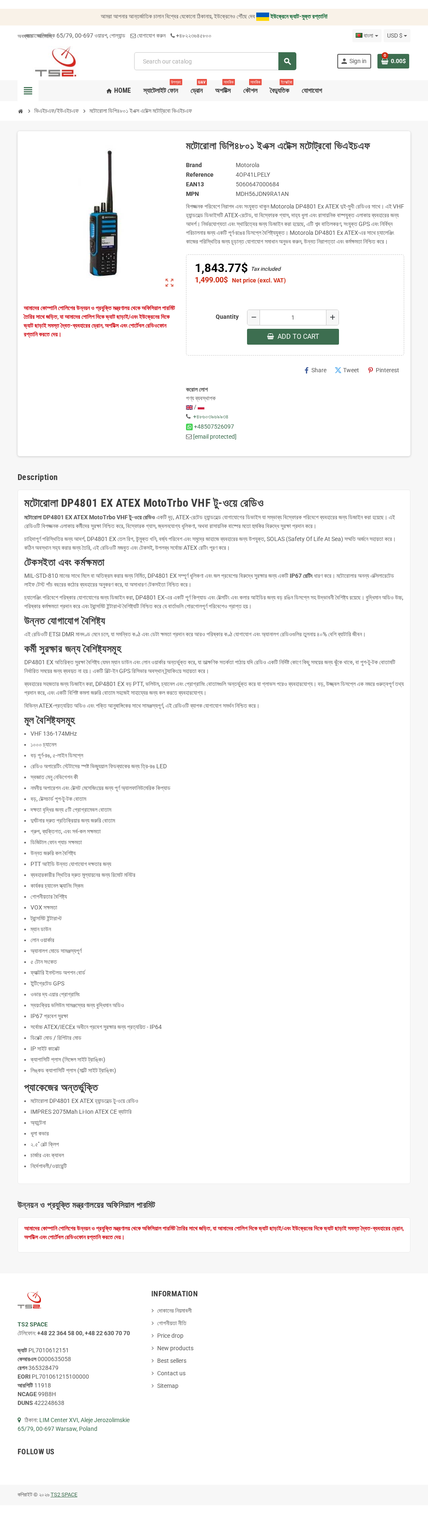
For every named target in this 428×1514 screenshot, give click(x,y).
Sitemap (167, 1385)
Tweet (347, 370)
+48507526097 (214, 426)
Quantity (227, 316)
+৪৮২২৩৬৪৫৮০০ (193, 35)
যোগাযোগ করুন (151, 35)
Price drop (170, 1335)
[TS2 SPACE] (56, 60)
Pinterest (383, 370)
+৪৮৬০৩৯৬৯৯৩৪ (211, 416)
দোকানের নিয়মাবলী (174, 1310)
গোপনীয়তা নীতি (171, 1323)
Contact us (171, 1373)
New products (175, 1348)
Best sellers (171, 1360)
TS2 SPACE (64, 1494)
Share (314, 370)
